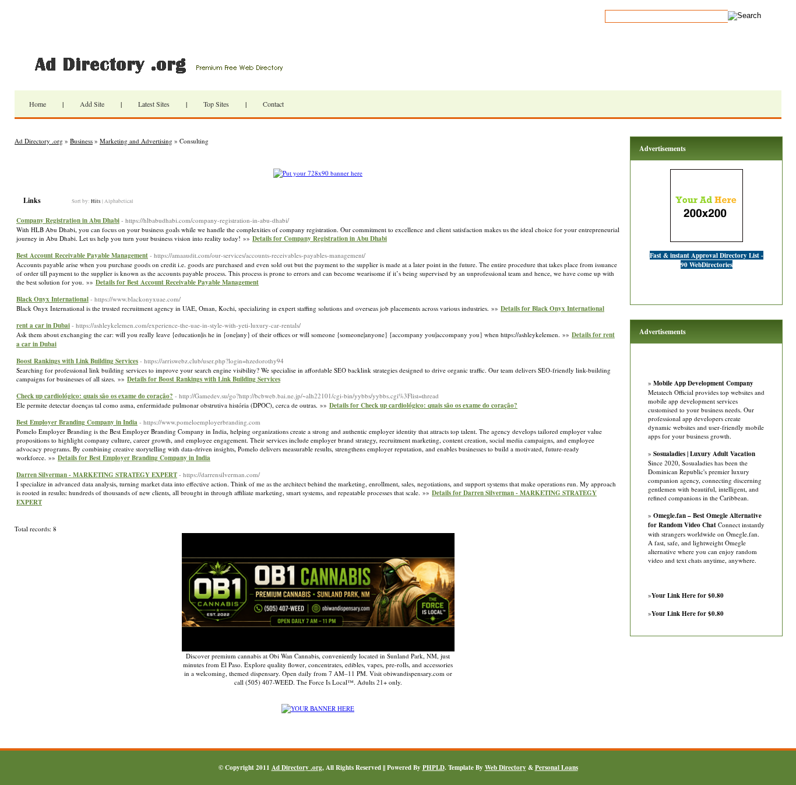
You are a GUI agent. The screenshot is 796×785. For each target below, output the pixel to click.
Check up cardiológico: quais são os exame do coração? (94, 396)
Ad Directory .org (157, 64)
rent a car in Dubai (43, 325)
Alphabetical (118, 201)
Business (81, 140)
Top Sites (216, 103)
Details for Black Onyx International (552, 308)
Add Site (92, 103)
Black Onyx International (52, 299)
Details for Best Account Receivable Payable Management (177, 282)
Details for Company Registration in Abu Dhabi (319, 238)
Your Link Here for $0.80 (687, 595)
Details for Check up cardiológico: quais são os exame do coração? (423, 405)
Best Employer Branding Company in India (77, 422)
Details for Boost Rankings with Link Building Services (203, 379)
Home (37, 103)
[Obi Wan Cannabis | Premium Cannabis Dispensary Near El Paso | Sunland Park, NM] (318, 648)
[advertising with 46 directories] (317, 708)
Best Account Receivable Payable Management (82, 255)
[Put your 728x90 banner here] (317, 173)
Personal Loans (556, 767)
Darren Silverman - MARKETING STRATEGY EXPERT (96, 474)
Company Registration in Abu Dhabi (67, 220)
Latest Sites (154, 103)
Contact (273, 103)
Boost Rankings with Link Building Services (77, 361)
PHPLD (433, 767)
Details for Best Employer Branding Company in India (134, 457)
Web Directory (505, 767)
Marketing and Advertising (136, 140)
